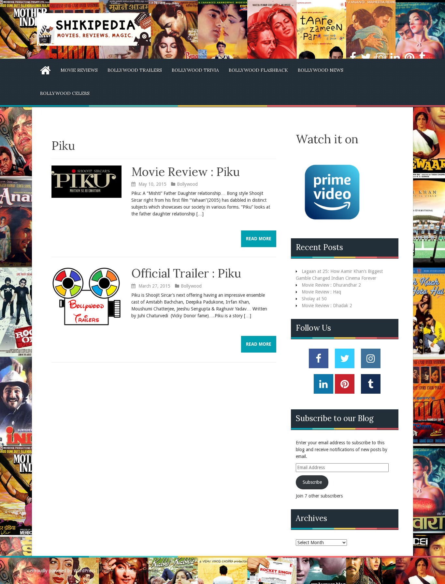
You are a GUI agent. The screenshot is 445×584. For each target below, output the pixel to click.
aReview (125, 570)
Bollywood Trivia (195, 70)
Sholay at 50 (314, 298)
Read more (258, 238)
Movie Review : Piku (185, 171)
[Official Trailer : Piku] (86, 296)
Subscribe (312, 482)
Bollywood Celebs (65, 93)
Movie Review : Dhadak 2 (327, 305)
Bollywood (187, 184)
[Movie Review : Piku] (86, 181)
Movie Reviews (79, 70)
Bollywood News (320, 70)
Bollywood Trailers (135, 70)
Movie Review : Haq (321, 291)
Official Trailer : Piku (186, 273)
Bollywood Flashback (258, 70)
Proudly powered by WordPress (63, 570)
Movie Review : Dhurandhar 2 (331, 285)
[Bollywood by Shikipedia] (94, 29)
